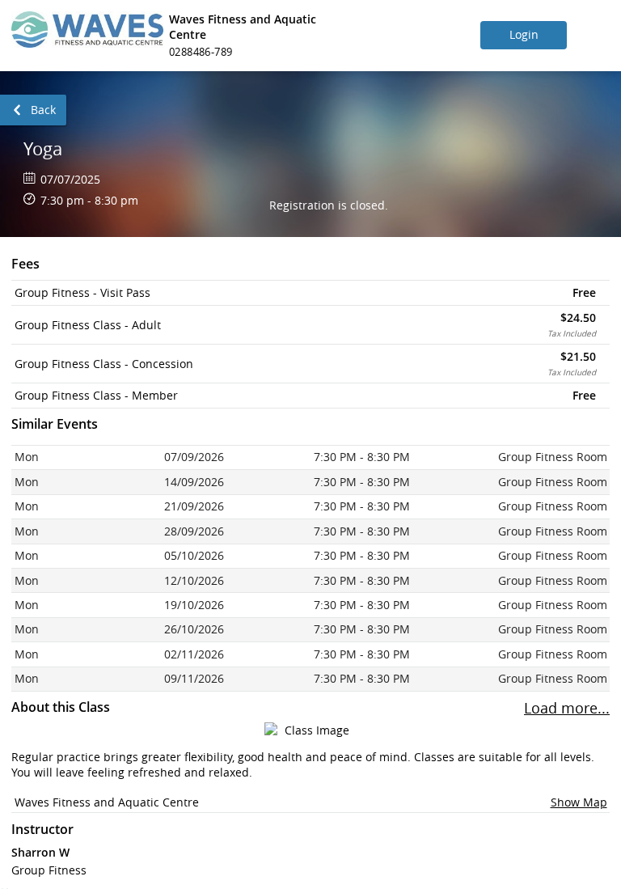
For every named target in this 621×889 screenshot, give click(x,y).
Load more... (567, 708)
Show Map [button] (579, 802)
